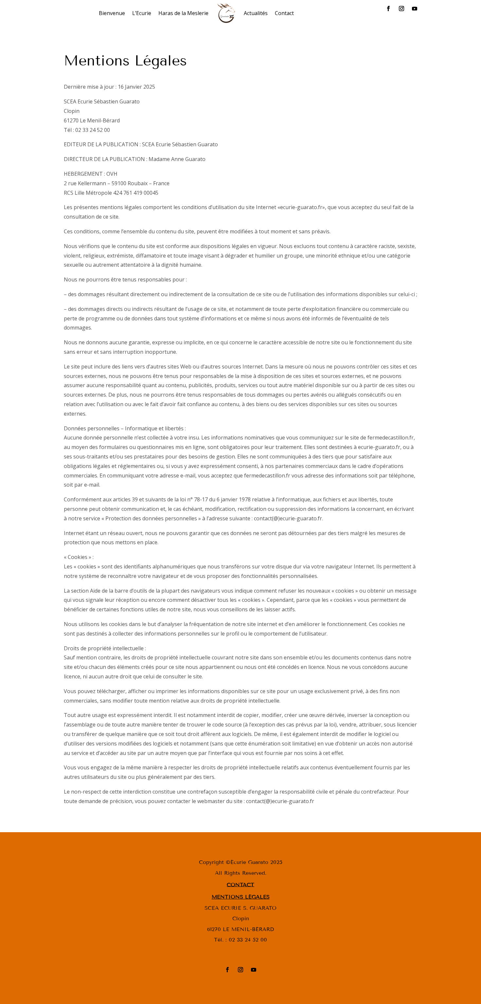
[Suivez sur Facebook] (388, 8)
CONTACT (240, 884)
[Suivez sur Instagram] (401, 8)
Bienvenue (112, 13)
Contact (284, 13)
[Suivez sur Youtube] (414, 8)
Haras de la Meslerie (183, 13)
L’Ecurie (141, 13)
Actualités (256, 13)
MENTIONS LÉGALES (241, 897)
